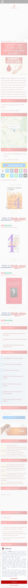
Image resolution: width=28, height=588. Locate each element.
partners (10, 551)
